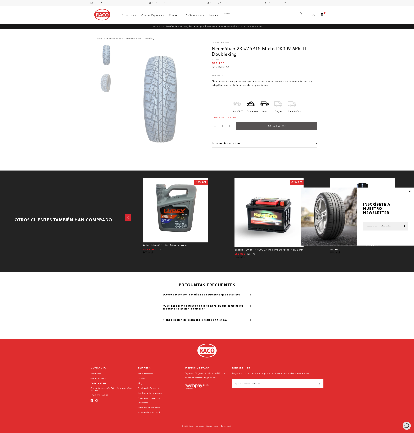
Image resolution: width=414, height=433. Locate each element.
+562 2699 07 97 (99, 395)
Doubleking (220, 43)
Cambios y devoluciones (220, 3)
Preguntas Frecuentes (149, 398)
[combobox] (263, 14)
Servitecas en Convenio (162, 3)
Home (99, 39)
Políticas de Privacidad (149, 413)
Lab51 (229, 426)
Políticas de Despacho (148, 388)
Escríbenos (96, 374)
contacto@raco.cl (101, 3)
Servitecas (143, 403)
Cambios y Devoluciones (150, 393)
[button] (128, 217)
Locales (141, 379)
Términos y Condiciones (150, 408)
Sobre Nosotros (145, 374)
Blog (140, 384)
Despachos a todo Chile (278, 3)
